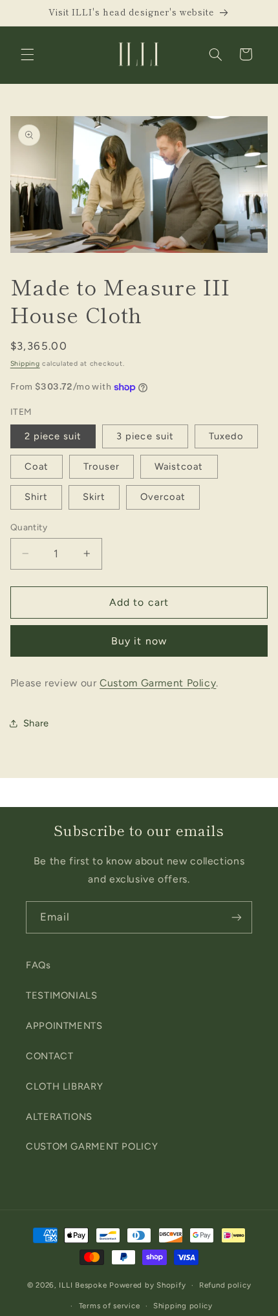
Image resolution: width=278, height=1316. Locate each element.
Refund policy (225, 1285)
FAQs (38, 965)
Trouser (101, 466)
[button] (27, 54)
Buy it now (139, 641)
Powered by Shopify (147, 1285)
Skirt (94, 497)
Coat (36, 466)
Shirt (36, 497)
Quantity (28, 527)
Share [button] (36, 723)
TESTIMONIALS (62, 995)
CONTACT (49, 1056)
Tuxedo (226, 436)
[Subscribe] (236, 917)
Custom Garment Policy (158, 683)
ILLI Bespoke (83, 1285)
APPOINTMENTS (64, 1026)
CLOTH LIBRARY (64, 1086)
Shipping (25, 363)
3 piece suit (145, 436)
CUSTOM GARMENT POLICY (92, 1146)
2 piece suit (53, 436)
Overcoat (163, 497)
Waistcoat (179, 466)
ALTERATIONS (59, 1116)
